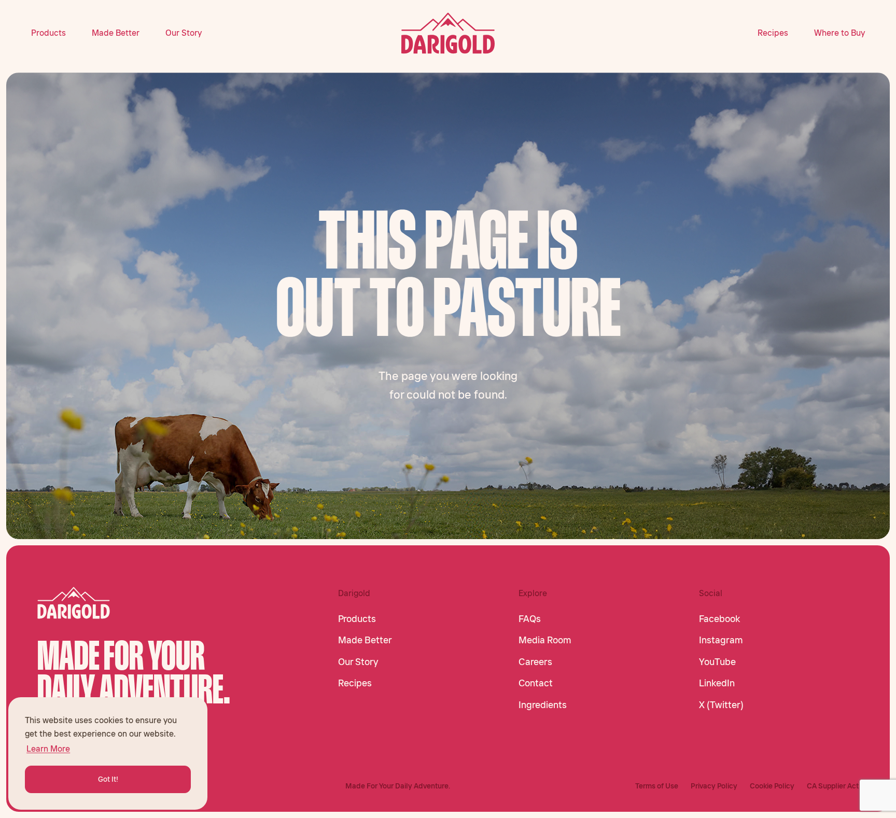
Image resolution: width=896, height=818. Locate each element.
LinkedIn (717, 683)
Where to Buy (839, 32)
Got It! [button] (108, 779)
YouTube (717, 662)
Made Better (115, 32)
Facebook (719, 619)
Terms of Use (656, 786)
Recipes (773, 32)
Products (48, 32)
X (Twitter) (721, 705)
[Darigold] (448, 33)
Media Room (545, 640)
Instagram (721, 640)
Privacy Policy (714, 786)
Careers (535, 662)
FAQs (530, 619)
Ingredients (543, 705)
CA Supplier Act (833, 786)
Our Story (183, 32)
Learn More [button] (48, 748)
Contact (536, 683)
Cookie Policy (772, 786)
